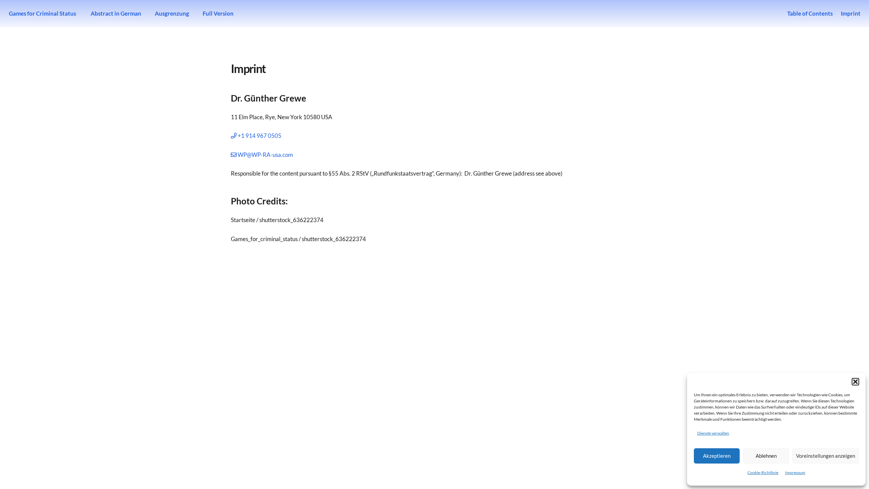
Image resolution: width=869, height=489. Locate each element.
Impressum (795, 472)
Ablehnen (766, 456)
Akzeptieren (717, 456)
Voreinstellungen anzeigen (825, 456)
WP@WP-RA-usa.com (265, 154)
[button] (855, 381)
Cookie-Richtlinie (762, 472)
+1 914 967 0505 (259, 135)
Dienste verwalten (713, 433)
